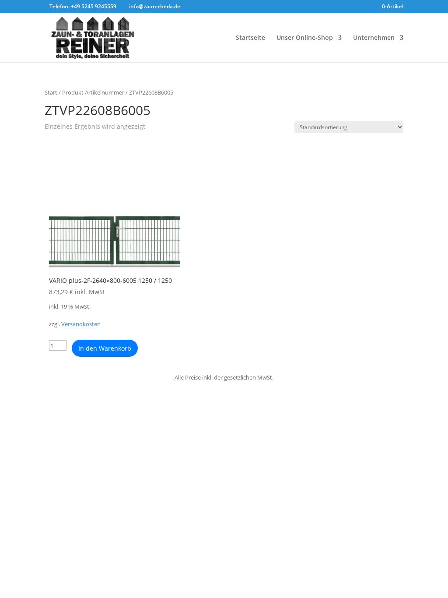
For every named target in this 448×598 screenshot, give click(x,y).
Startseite (250, 38)
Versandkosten (81, 324)
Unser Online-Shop (304, 38)
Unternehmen (374, 38)
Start (51, 92)
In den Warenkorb (104, 348)
